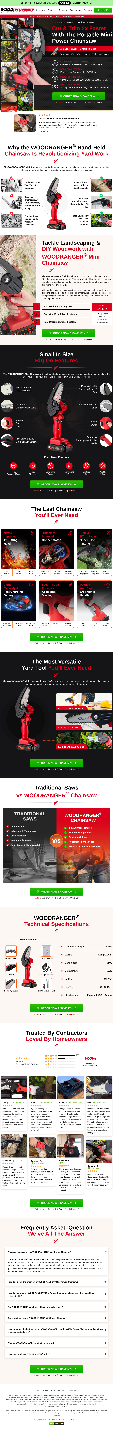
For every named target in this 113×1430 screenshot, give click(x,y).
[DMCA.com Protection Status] (56, 1425)
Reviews (88, 10)
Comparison (75, 10)
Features (52, 10)
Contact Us (72, 1390)
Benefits (63, 10)
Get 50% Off (103, 10)
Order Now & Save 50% (78, 96)
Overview (40, 10)
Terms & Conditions (44, 1390)
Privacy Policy (59, 1390)
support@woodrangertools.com (56, 1406)
